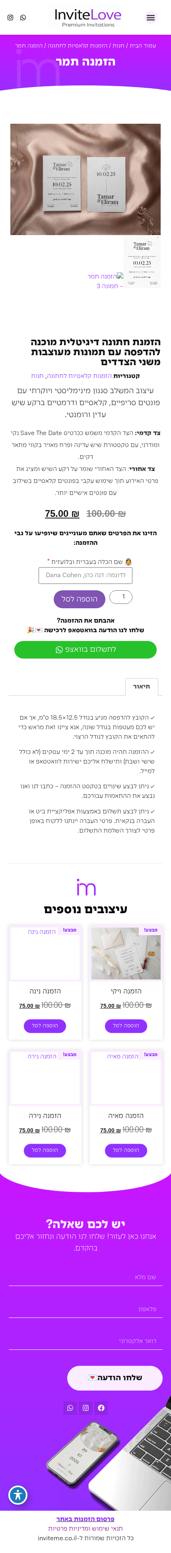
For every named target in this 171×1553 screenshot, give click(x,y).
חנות (118, 46)
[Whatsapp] (23, 17)
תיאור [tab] (141, 687)
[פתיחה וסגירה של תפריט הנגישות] (17, 1495)
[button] (150, 17)
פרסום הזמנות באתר (85, 1519)
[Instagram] (10, 17)
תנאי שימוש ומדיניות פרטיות (85, 1529)
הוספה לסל (79, 599)
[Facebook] (101, 1408)
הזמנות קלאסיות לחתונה (77, 46)
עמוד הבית (143, 46)
